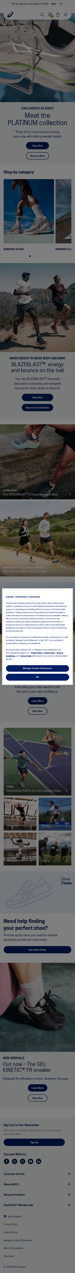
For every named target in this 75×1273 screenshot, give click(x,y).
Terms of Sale (25, 655)
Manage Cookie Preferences (37, 668)
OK (37, 677)
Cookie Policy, (50, 652)
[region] (37, 636)
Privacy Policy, (37, 652)
